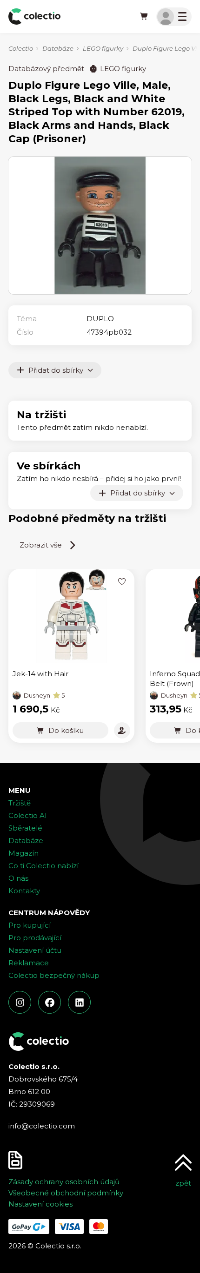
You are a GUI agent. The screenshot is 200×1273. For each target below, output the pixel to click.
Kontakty (24, 890)
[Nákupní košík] (144, 16)
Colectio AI (27, 815)
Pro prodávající (34, 937)
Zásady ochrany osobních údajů (64, 1181)
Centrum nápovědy (49, 912)
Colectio (20, 48)
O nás (18, 878)
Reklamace (28, 962)
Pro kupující (29, 925)
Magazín (23, 853)
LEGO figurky (103, 48)
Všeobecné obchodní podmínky (65, 1192)
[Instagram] (19, 1002)
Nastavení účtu (34, 950)
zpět (183, 1183)
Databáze (57, 48)
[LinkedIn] (79, 1002)
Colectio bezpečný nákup (54, 975)
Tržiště (19, 802)
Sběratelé (25, 828)
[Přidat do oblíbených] (122, 581)
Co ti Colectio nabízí (43, 865)
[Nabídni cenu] (122, 730)
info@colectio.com (41, 1125)
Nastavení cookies (40, 1204)
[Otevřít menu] (174, 16)
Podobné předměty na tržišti (87, 518)
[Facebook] (49, 1002)
